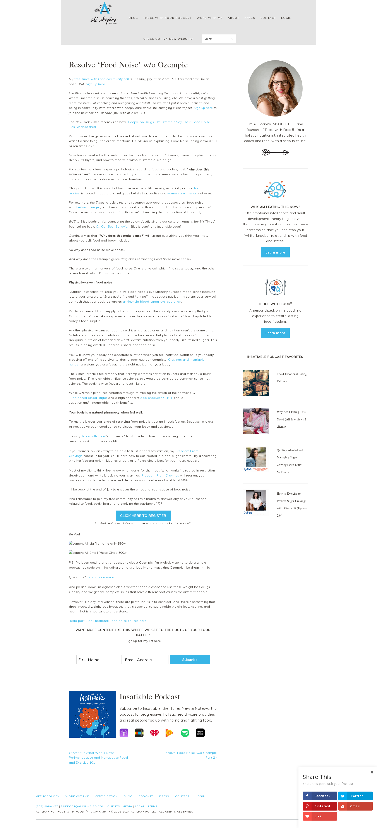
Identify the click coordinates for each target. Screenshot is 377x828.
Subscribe (189, 659)
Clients (113, 806)
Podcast (146, 796)
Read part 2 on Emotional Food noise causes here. (108, 621)
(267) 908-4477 (47, 806)
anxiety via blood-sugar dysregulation (152, 301)
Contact (182, 796)
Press (164, 796)
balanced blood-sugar (90, 398)
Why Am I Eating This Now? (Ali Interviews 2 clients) (291, 419)
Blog (128, 796)
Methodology (47, 796)
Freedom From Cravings (160, 475)
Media (127, 806)
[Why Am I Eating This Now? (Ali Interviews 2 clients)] (256, 421)
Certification (106, 796)
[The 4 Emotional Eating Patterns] (256, 383)
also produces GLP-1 (156, 398)
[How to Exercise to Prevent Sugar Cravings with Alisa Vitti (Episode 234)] (256, 503)
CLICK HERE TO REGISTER (143, 515)
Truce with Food (93, 436)
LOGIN (200, 796)
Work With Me (77, 796)
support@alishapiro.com (83, 806)
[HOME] (104, 18)
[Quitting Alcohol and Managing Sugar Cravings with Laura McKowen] (256, 459)
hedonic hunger (88, 207)
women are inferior (182, 193)
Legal (140, 806)
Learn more (275, 252)
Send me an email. (101, 577)
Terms (153, 806)
